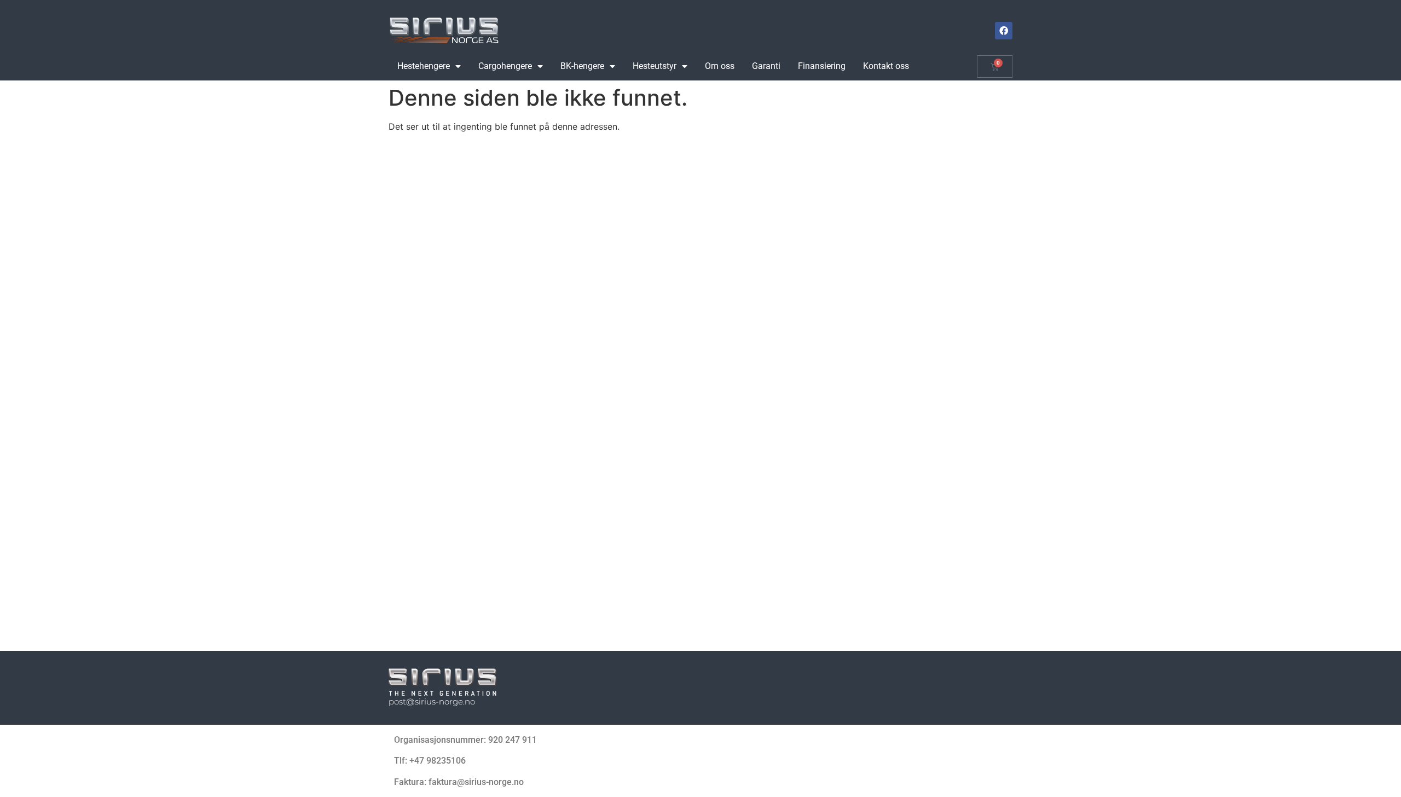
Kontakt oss (886, 66)
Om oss (719, 66)
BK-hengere (582, 66)
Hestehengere (423, 66)
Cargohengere (505, 66)
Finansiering (822, 66)
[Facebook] (1003, 30)
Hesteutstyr (654, 66)
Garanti (766, 66)
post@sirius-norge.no (432, 701)
